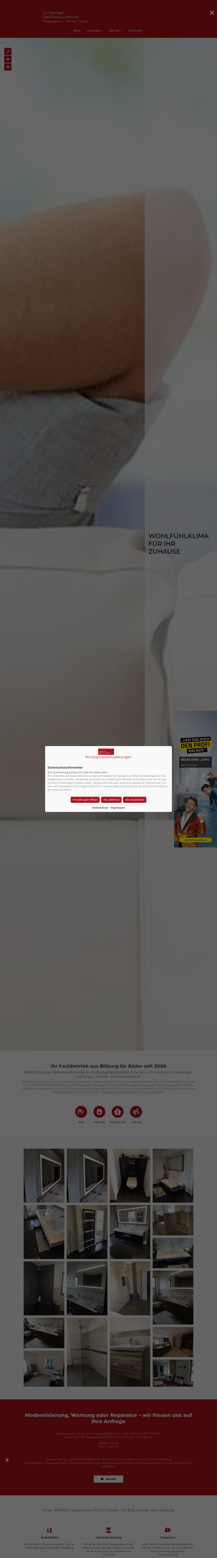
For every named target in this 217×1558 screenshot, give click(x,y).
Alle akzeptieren (134, 799)
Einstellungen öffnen (85, 799)
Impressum (118, 807)
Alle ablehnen (111, 799)
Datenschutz (100, 807)
